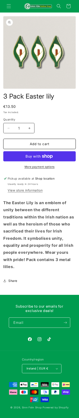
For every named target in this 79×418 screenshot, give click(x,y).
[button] (9, 6)
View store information (25, 190)
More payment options (40, 166)
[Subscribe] (65, 322)
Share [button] (12, 281)
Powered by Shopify (56, 407)
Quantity (9, 119)
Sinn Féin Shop (32, 407)
